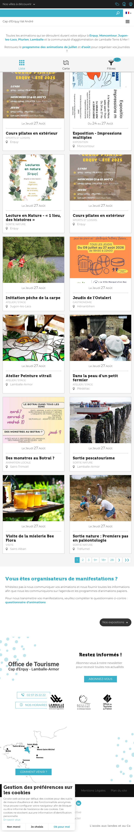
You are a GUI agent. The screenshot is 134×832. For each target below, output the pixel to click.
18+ (104, 560)
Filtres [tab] (111, 68)
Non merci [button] (13, 826)
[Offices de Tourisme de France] (107, 702)
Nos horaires (35, 705)
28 (112, 560)
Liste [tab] (21, 68)
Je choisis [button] (37, 826)
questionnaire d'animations (25, 602)
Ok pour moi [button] (62, 826)
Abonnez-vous (100, 679)
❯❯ (127, 560)
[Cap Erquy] (33, 666)
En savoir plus (11, 819)
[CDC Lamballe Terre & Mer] (56, 702)
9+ (95, 560)
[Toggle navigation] (128, 21)
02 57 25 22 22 (36, 695)
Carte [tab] (66, 68)
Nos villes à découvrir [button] (17, 4)
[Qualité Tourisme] (84, 702)
